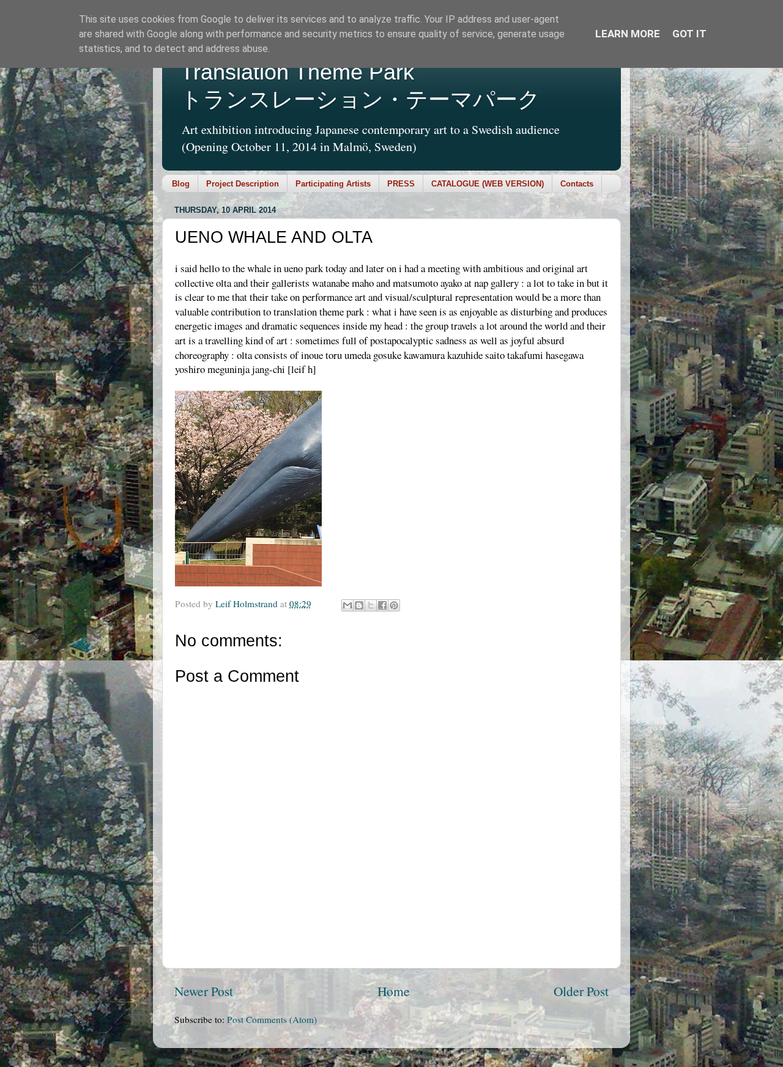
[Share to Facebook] (382, 605)
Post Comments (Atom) (272, 1019)
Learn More (627, 34)
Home (393, 991)
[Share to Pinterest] (394, 605)
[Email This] (347, 605)
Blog (181, 183)
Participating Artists (333, 183)
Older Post (581, 991)
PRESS (401, 183)
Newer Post (203, 991)
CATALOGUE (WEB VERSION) (487, 183)
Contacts (576, 183)
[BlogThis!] (359, 605)
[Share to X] (371, 605)
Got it (689, 34)
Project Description (242, 183)
